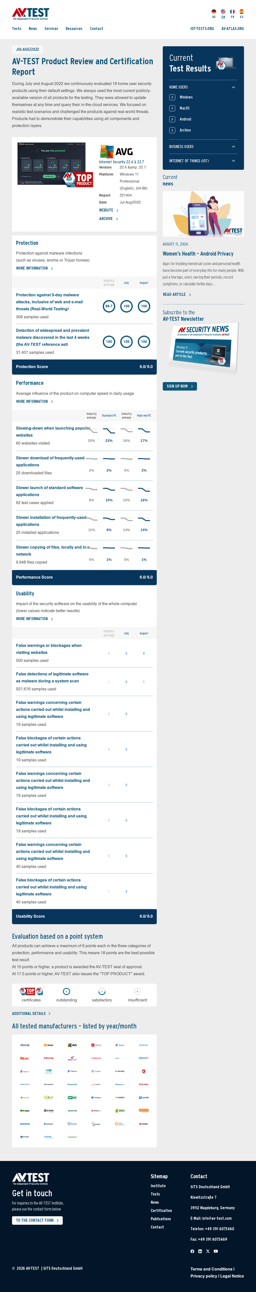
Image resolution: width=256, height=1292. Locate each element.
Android (185, 119)
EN (223, 17)
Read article (174, 294)
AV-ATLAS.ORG (233, 28)
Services (51, 28)
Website (106, 210)
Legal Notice (232, 1276)
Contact (96, 28)
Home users (178, 87)
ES (242, 17)
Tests (16, 28)
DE (214, 17)
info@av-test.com (217, 1218)
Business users (181, 146)
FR (232, 17)
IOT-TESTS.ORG (202, 28)
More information (32, 268)
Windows (186, 97)
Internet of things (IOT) (189, 161)
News (33, 28)
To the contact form (35, 1220)
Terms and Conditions (211, 1269)
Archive (106, 218)
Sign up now (177, 386)
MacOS (185, 108)
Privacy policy (203, 1276)
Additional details (29, 1013)
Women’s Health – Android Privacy (198, 253)
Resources (74, 28)
